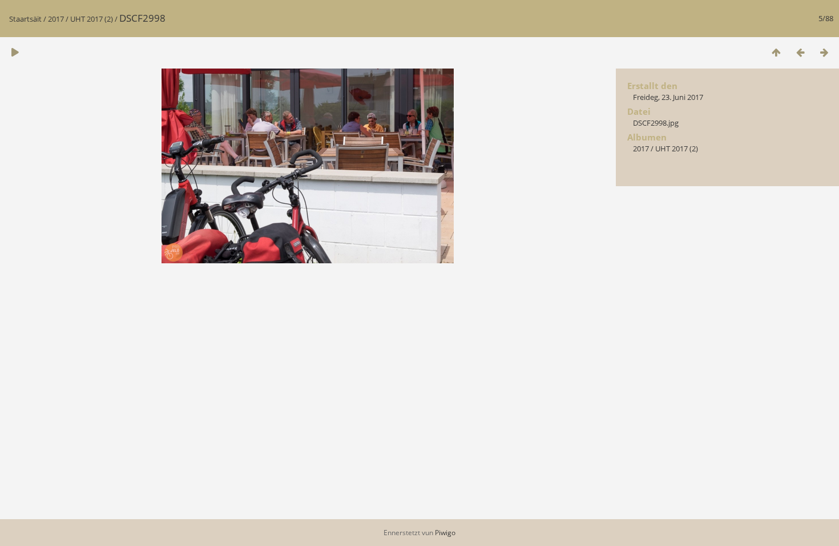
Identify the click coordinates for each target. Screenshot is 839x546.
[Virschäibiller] (776, 52)
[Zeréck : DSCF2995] (800, 52)
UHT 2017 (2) (91, 19)
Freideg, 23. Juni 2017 (668, 97)
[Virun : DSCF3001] (824, 52)
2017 (56, 19)
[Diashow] (15, 52)
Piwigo (445, 532)
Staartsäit (25, 19)
